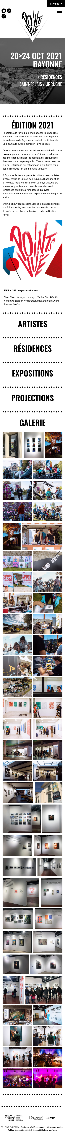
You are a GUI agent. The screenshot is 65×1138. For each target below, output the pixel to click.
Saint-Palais (52, 150)
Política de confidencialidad (20, 1130)
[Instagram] (9, 10)
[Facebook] (4, 10)
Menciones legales (55, 1127)
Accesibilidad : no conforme (45, 1130)
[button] (59, 12)
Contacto (25, 1127)
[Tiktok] (4, 16)
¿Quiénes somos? (37, 1127)
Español (54, 3)
